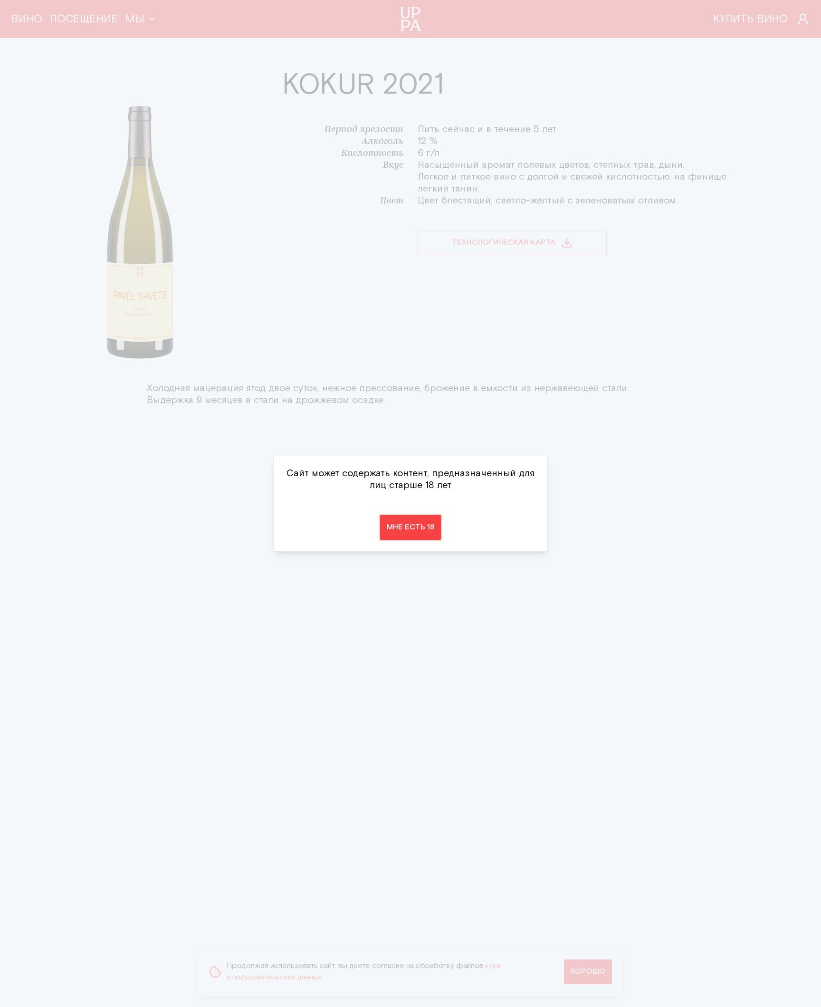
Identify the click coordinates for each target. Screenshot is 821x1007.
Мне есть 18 (410, 527)
